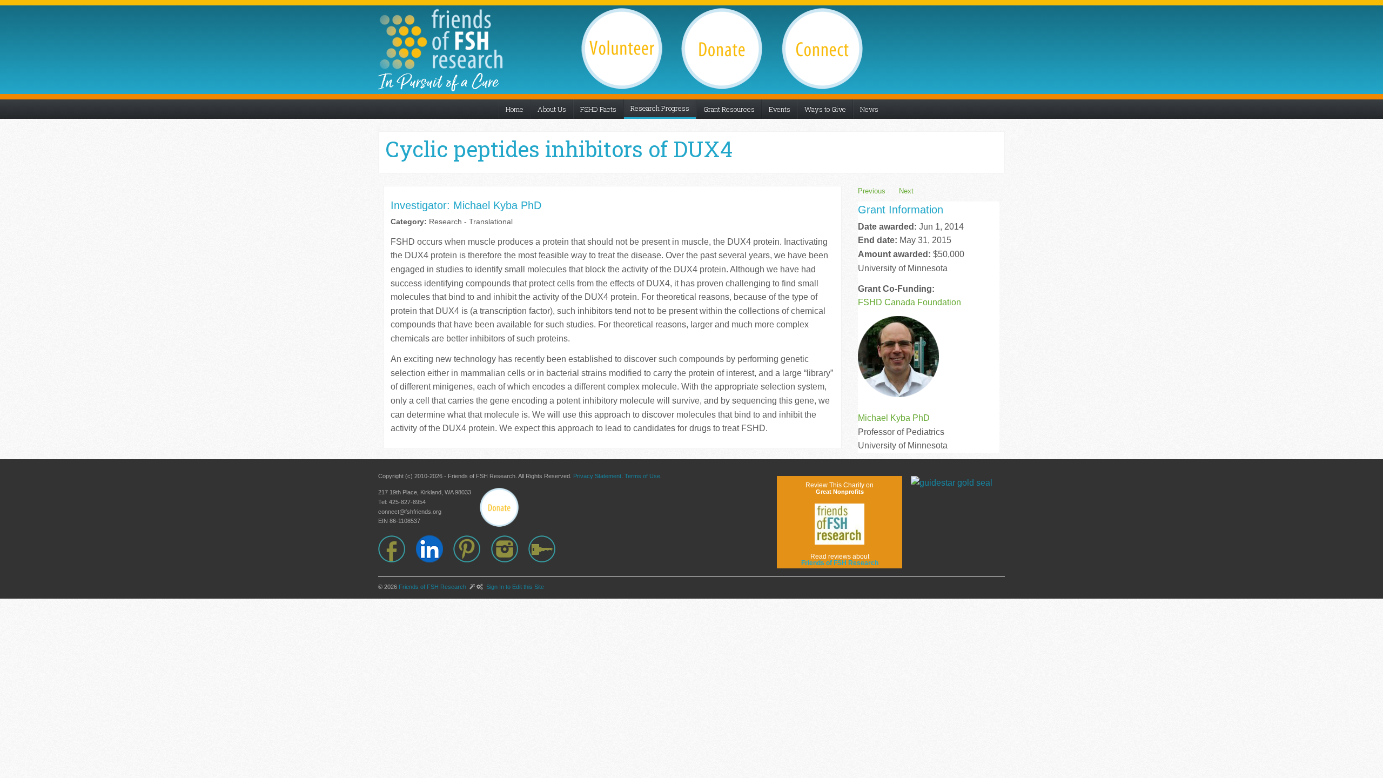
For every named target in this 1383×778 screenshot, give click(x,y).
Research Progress (659, 108)
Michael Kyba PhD (894, 417)
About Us (552, 109)
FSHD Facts (598, 109)
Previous (871, 191)
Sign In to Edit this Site (514, 587)
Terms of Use (642, 476)
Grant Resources (729, 109)
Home (514, 109)
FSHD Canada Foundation (909, 302)
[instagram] (510, 548)
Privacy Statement (597, 476)
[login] (547, 548)
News (869, 109)
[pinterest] (472, 548)
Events (779, 109)
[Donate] (499, 507)
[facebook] (397, 548)
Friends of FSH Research (432, 587)
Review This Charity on (839, 488)
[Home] (440, 39)
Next (906, 191)
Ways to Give (825, 109)
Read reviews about (839, 560)
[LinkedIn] (435, 548)
